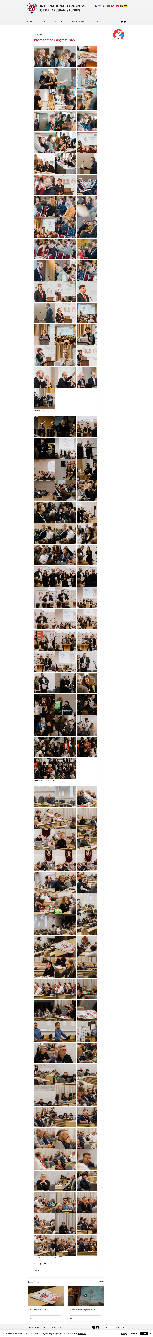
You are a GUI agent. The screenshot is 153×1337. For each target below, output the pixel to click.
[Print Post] (55, 1264)
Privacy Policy (82, 1334)
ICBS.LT (38, 1327)
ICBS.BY (30, 1327)
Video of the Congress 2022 (82, 1309)
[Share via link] (50, 1264)
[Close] (150, 1333)
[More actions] (96, 35)
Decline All (133, 1334)
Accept (144, 1334)
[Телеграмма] (122, 22)
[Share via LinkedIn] (45, 1264)
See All (101, 1282)
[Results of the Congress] (46, 1296)
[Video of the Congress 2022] (86, 1296)
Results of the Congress (41, 1309)
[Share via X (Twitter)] (40, 1264)
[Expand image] (44, 56)
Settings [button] (124, 1334)
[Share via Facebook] (35, 1264)
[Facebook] (125, 22)
